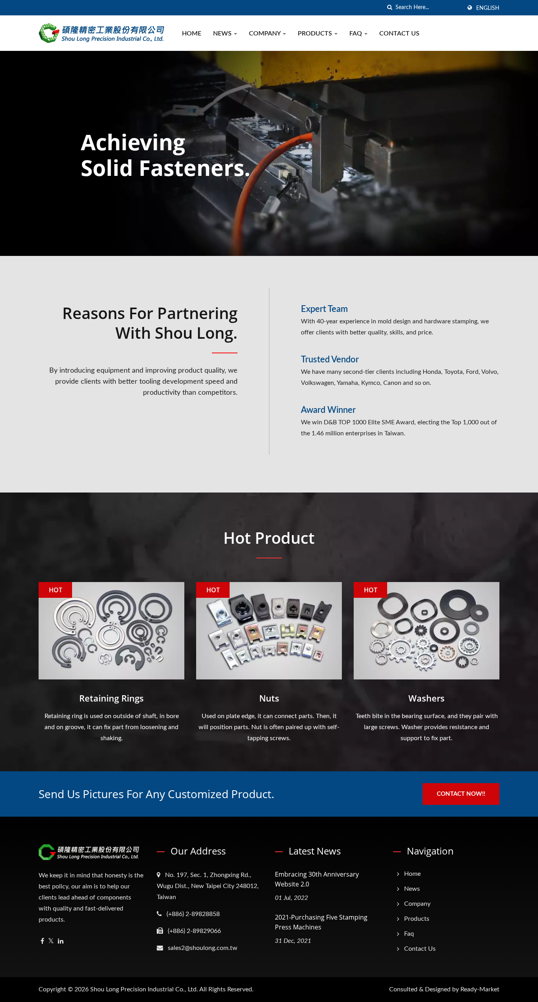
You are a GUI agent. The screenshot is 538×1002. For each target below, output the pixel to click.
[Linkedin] (60, 941)
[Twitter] (51, 941)
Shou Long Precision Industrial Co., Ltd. (144, 989)
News (223, 33)
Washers (426, 698)
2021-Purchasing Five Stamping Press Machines (321, 922)
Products (316, 33)
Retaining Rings (111, 698)
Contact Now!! (461, 794)
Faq (356, 33)
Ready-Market (479, 989)
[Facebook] (42, 941)
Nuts (269, 698)
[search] (389, 7)
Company (265, 33)
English (487, 8)
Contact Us (399, 33)
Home (191, 33)
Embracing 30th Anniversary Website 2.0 (317, 879)
